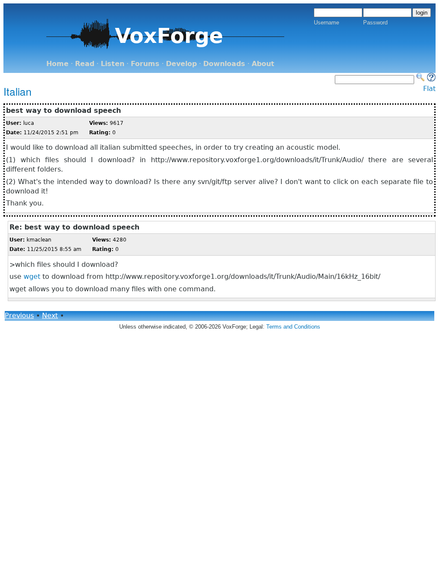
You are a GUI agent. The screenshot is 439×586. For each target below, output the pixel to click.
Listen (112, 64)
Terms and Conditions (293, 326)
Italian (17, 91)
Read (84, 64)
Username (326, 22)
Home (57, 64)
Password (375, 22)
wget (32, 276)
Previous (19, 315)
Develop (181, 64)
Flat (429, 89)
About (263, 64)
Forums (145, 64)
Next (50, 315)
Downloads (224, 64)
